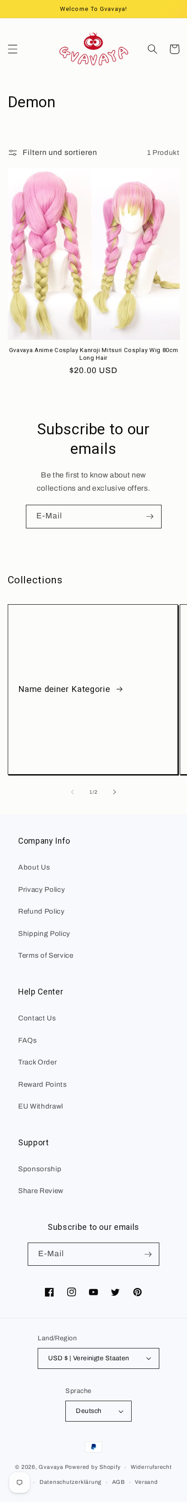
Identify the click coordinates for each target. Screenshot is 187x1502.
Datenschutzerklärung (70, 1482)
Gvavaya (51, 1467)
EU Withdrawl (40, 1106)
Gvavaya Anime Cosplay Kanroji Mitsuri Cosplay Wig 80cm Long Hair (93, 354)
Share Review (41, 1190)
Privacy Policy (41, 889)
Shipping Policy (44, 933)
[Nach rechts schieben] (114, 792)
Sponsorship (39, 1169)
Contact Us (37, 1018)
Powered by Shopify (93, 1467)
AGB (118, 1482)
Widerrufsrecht (151, 1467)
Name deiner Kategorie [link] (65, 689)
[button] (12, 49)
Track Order (37, 1062)
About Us (34, 867)
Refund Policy (41, 911)
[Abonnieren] (150, 516)
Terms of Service (46, 955)
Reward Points (42, 1084)
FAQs (27, 1040)
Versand (146, 1482)
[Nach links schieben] (73, 792)
